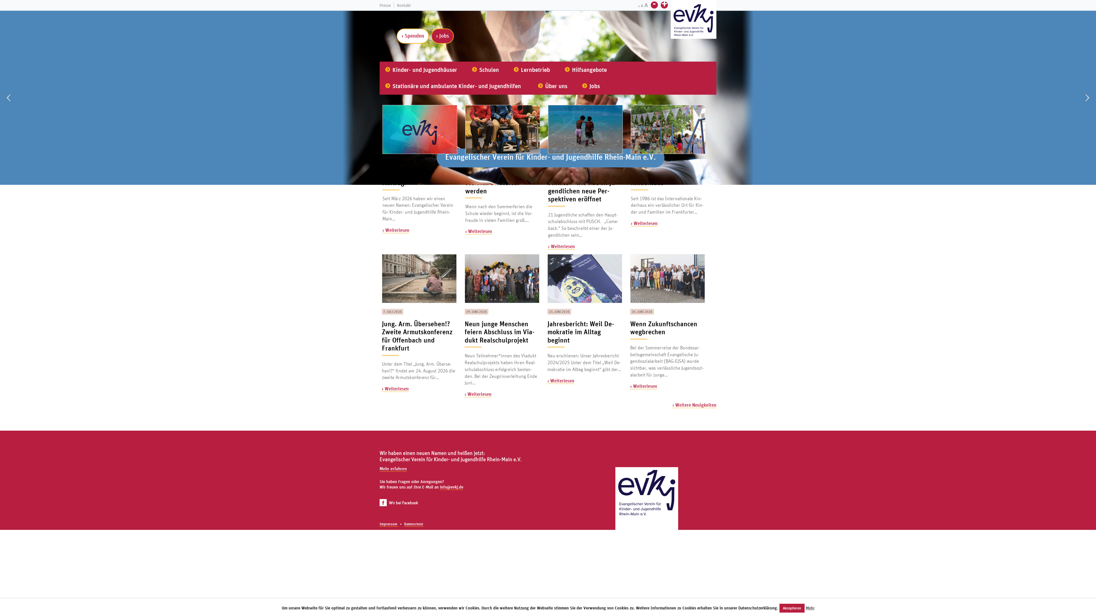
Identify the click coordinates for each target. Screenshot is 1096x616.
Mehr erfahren (393, 468)
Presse (385, 5)
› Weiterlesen (395, 230)
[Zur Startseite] (694, 20)
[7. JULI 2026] (419, 278)
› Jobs (442, 36)
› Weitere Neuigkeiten (694, 405)
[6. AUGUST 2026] (502, 129)
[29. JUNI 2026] (502, 278)
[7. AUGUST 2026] (419, 129)
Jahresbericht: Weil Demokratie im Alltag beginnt (580, 332)
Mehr (810, 608)
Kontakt (404, 5)
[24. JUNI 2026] (667, 278)
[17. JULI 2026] (585, 129)
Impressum (389, 524)
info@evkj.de (451, 487)
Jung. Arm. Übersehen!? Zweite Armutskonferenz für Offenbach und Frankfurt (417, 336)
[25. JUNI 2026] (584, 278)
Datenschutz (413, 524)
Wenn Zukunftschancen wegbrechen (663, 328)
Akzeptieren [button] (792, 608)
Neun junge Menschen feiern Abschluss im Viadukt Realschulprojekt (499, 332)
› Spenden (413, 36)
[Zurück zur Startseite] (646, 498)
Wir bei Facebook (403, 502)
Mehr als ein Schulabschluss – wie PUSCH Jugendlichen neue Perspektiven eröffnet (582, 187)
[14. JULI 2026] (668, 129)
